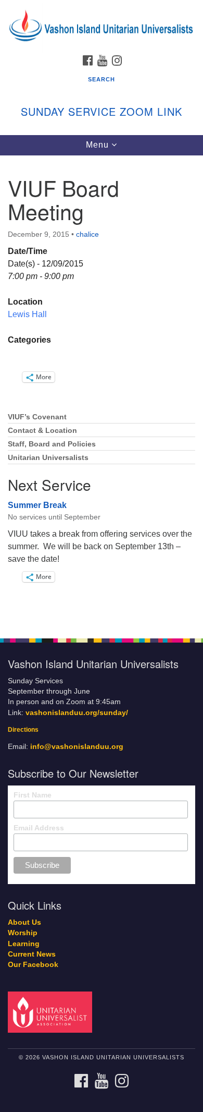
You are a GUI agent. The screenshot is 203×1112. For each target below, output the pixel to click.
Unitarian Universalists (48, 458)
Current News (32, 954)
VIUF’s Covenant (37, 417)
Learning (24, 944)
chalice (87, 234)
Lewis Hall (27, 314)
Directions (23, 729)
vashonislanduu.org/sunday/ (77, 713)
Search (101, 79)
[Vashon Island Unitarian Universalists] (101, 10)
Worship (22, 933)
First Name (33, 795)
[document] (101, 391)
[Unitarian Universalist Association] (52, 1012)
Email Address (39, 828)
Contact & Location (42, 430)
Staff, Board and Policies (52, 444)
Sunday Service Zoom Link (101, 111)
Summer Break (37, 505)
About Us (24, 922)
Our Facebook (33, 965)
